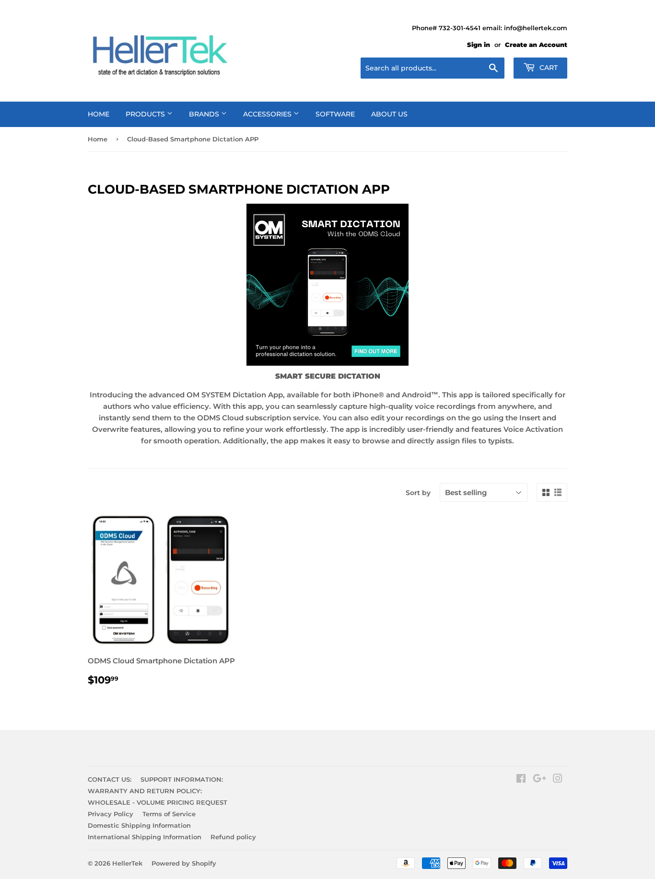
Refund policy (233, 837)
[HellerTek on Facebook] (521, 779)
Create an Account (536, 44)
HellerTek (127, 863)
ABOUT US (389, 114)
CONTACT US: (109, 779)
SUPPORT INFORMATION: (181, 779)
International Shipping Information (144, 837)
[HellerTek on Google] (539, 779)
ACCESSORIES (268, 114)
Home (97, 139)
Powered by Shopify (184, 863)
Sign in (478, 44)
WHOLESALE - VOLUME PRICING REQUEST (157, 802)
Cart (548, 67)
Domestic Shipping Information (139, 825)
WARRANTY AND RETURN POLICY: (145, 791)
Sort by (418, 492)
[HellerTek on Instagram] (557, 779)
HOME (98, 114)
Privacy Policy (110, 814)
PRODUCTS (146, 114)
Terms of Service (169, 814)
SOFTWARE (335, 114)
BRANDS (205, 114)
